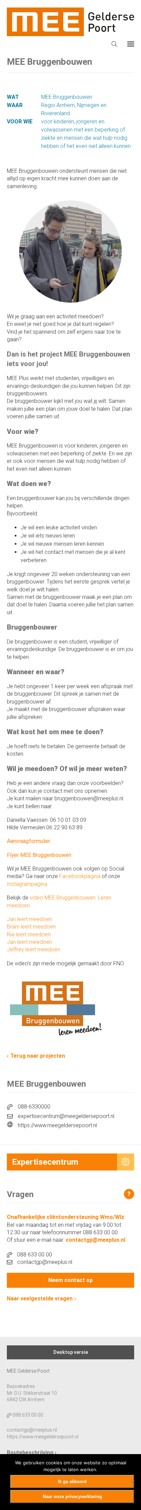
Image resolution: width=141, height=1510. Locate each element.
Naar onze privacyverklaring (72, 1496)
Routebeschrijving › (31, 1452)
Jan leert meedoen (29, 919)
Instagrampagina (27, 884)
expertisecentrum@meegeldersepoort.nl (66, 1116)
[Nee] (132, 1482)
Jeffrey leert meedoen (33, 949)
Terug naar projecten (37, 1056)
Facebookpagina (79, 876)
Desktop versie (70, 1352)
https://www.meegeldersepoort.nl (57, 1125)
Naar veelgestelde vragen (40, 1298)
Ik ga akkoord (72, 1481)
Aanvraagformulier (29, 841)
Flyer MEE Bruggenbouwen (39, 855)
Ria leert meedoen (29, 934)
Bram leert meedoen (31, 926)
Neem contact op (70, 1280)
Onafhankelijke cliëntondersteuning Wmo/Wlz (65, 1217)
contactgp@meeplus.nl (95, 1240)
